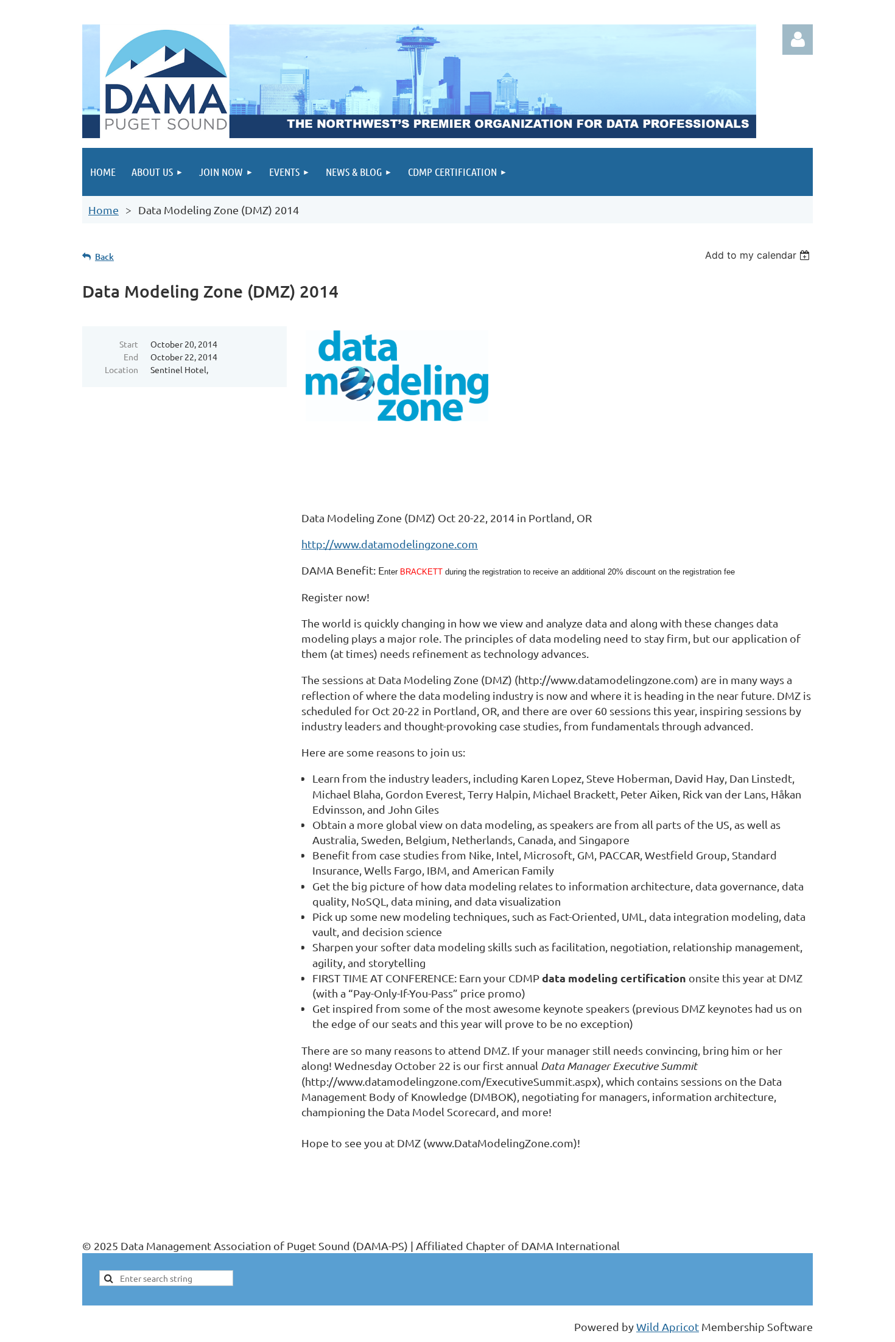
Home (103, 209)
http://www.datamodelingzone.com (389, 543)
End (131, 356)
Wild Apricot (667, 1326)
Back (104, 256)
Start (128, 343)
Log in (797, 39)
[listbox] (759, 255)
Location (121, 369)
